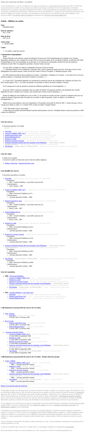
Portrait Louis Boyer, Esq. (13, 135)
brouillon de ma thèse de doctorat (65, 405)
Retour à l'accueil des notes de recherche (14, 386)
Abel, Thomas (9, 313)
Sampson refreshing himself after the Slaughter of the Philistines (26, 142)
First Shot (8, 131)
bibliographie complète (8, 407)
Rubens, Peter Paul (11, 163)
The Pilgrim (9, 146)
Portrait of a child (10, 139)
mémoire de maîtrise (39, 405)
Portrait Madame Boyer (12, 137)
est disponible (69, 427)
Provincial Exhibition (17, 276)
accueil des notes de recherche (23, 15)
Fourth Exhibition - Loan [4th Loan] (21, 292)
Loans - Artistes (10, 361)
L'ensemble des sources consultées (70, 396)
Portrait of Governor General (14, 141)
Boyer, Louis (9, 321)
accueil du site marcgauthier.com (55, 15)
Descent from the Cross (26, 163)
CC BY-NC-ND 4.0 (44, 410)
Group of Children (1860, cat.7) (15, 133)
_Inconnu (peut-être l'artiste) (14, 332)
